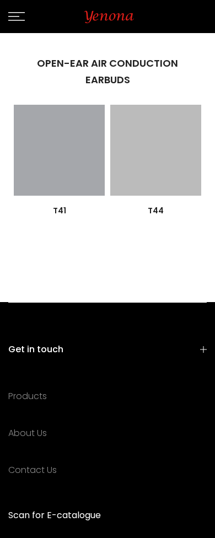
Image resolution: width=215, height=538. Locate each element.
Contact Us (32, 470)
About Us (27, 433)
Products (27, 396)
